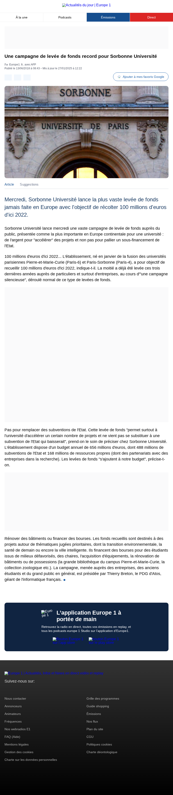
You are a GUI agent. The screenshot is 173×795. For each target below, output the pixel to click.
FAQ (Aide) (12, 737)
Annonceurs (13, 706)
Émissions (108, 17)
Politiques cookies (99, 744)
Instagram (15, 689)
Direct (151, 17)
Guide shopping (97, 706)
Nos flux (92, 721)
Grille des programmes (102, 698)
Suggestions (29, 184)
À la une (21, 17)
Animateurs (13, 714)
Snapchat (38, 689)
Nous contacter (15, 698)
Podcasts (64, 17)
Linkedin (45, 689)
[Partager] (8, 77)
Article (9, 184)
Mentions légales (17, 744)
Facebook (22, 689)
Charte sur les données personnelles (31, 759)
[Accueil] (86, 5)
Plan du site (94, 729)
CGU (89, 737)
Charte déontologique (101, 752)
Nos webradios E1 (17, 729)
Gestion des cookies (19, 752)
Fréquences (13, 721)
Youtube (30, 689)
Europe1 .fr (16, 64)
